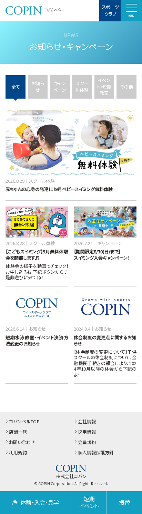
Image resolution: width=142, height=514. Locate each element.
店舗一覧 (18, 432)
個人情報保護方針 (96, 453)
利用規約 (18, 453)
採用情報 (87, 432)
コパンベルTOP (24, 422)
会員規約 (87, 442)
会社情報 (87, 422)
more (13, 113)
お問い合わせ (22, 442)
